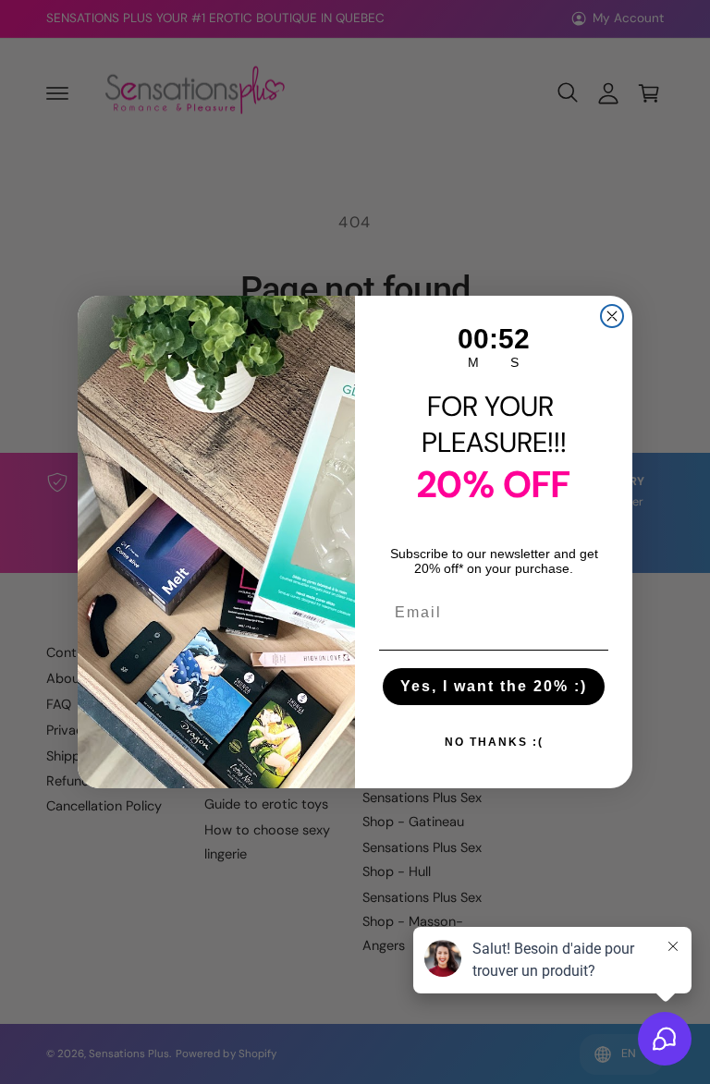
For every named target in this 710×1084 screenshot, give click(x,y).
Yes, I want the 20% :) (493, 686)
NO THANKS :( (494, 742)
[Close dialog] (612, 316)
